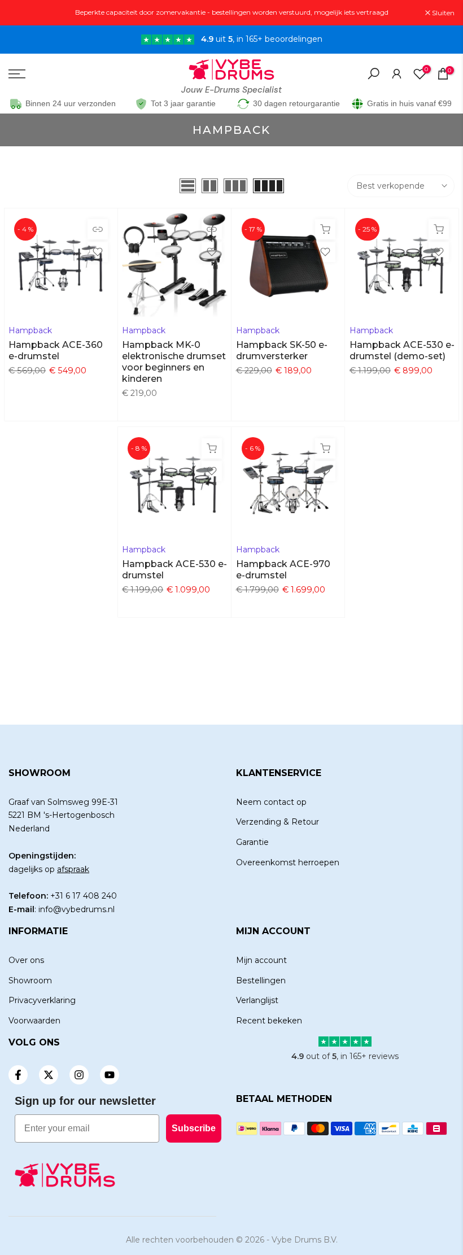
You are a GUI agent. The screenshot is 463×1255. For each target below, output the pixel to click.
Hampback (30, 330)
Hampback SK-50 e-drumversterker (281, 350)
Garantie (252, 842)
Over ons (26, 960)
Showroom (30, 980)
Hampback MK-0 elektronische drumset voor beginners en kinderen (174, 361)
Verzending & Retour (277, 822)
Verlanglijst (257, 1000)
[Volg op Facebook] (18, 1074)
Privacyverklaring (42, 1000)
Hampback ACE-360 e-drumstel (55, 350)
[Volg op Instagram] (79, 1074)
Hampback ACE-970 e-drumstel (283, 570)
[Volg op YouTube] (109, 1074)
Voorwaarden (34, 1021)
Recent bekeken (269, 1021)
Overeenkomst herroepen (287, 862)
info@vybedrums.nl (76, 909)
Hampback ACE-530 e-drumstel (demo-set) (402, 350)
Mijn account (261, 960)
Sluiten (26, 13)
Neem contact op (271, 802)
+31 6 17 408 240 (83, 896)
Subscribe (194, 1128)
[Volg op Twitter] (48, 1074)
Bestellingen (261, 980)
